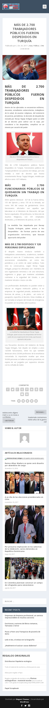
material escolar (25, 680)
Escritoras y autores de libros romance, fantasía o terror (21, 624)
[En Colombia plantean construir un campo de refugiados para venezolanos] (24, 568)
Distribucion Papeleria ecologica (18, 661)
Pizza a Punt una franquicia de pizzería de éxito (22, 633)
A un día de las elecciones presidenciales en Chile (24, 498)
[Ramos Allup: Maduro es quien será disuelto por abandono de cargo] (24, 459)
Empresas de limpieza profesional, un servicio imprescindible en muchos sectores (24, 616)
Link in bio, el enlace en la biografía (19, 640)
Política (36, 45)
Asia (30, 45)
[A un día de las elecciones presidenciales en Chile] (24, 483)
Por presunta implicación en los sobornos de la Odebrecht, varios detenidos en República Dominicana (23, 549)
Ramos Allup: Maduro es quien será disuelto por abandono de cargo (24, 464)
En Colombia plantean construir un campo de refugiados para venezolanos (24, 584)
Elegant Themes (22, 699)
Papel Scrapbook (12, 688)
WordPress (24, 702)
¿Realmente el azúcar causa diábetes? (21, 645)
